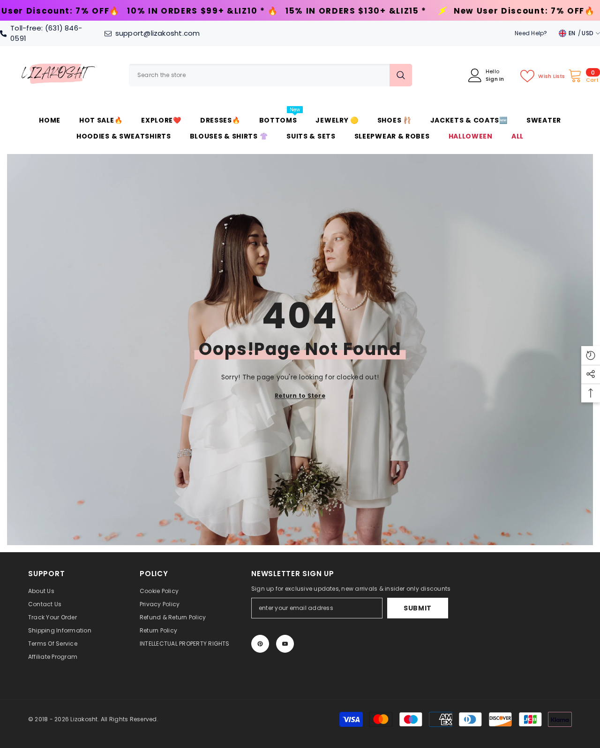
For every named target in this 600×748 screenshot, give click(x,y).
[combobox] (259, 75)
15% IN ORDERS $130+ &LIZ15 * (268, 11)
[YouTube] (285, 644)
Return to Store (300, 396)
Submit (418, 608)
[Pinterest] (260, 644)
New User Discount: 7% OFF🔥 (437, 11)
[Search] (270, 75)
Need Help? (531, 33)
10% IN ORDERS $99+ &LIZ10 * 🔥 (115, 11)
